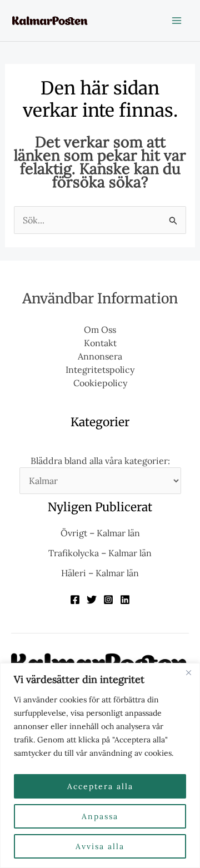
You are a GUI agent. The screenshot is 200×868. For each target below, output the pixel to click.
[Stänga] (188, 672)
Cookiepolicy (100, 382)
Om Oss (100, 329)
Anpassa (100, 816)
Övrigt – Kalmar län (100, 532)
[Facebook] (75, 600)
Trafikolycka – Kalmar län (100, 552)
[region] (100, 765)
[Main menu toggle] (176, 20)
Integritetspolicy (100, 369)
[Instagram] (108, 600)
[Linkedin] (125, 600)
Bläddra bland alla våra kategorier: (100, 460)
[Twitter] (92, 600)
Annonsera (100, 356)
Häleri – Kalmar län (100, 572)
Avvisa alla (100, 846)
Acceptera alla (100, 786)
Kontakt (100, 342)
